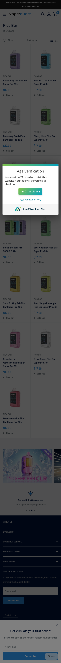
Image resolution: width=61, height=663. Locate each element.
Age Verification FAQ (30, 199)
